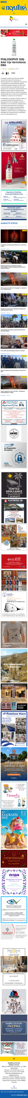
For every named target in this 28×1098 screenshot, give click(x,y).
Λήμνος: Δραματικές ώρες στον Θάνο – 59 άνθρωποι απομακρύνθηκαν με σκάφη (13, 392)
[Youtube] (6, 2)
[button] (26, 24)
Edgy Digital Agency (22, 1095)
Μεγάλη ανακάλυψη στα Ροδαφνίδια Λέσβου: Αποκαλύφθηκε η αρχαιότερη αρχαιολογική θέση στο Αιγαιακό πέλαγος (13, 267)
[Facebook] (4, 2)
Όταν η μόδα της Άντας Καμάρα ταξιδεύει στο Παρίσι (13, 350)
